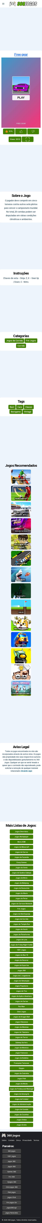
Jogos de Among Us (21, 1094)
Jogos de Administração (21, 1104)
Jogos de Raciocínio (21, 888)
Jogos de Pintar (21, 898)
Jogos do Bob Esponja (21, 914)
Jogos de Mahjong (21, 883)
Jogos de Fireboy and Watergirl (21, 1089)
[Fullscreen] (27, 139)
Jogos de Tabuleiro (21, 1032)
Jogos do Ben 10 (21, 955)
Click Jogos (21, 1012)
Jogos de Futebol (21, 1099)
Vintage (27, 411)
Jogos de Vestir (21, 929)
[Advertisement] (21, 29)
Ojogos (21, 1068)
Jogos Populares (21, 986)
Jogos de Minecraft (21, 847)
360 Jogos (11, 1151)
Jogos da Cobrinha (21, 1073)
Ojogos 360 (11, 1182)
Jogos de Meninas (21, 1027)
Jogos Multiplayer (21, 837)
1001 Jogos (21, 950)
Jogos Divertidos (21, 832)
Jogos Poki (21, 1079)
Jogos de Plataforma (21, 934)
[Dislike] (33, 131)
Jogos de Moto (21, 878)
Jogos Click (12, 1197)
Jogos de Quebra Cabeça (21, 873)
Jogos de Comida (21, 1109)
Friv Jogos (31, 340)
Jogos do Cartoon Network (21, 904)
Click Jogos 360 (12, 1187)
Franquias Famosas (21, 1063)
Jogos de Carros (21, 852)
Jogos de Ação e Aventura (21, 996)
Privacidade (27, 1140)
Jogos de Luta (21, 940)
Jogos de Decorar (21, 960)
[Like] (21, 131)
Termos (36, 1140)
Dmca (18, 1140)
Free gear (21, 54)
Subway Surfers (21, 1042)
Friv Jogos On (12, 1202)
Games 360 (11, 1171)
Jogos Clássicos (21, 1022)
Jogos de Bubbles (21, 1058)
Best (12, 407)
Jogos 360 (21, 970)
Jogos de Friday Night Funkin (21, 945)
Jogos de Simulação (21, 981)
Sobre (4, 1140)
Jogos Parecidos (12, 1213)
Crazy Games (21, 862)
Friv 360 (12, 1177)
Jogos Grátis (21, 1125)
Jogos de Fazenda (21, 857)
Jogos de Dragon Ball (21, 1017)
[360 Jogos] (23, 3)
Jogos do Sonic (21, 868)
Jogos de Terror (21, 1037)
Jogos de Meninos (21, 1048)
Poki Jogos (12, 1192)
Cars (20, 407)
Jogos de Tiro (21, 991)
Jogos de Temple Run (21, 924)
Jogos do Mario (21, 893)
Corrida (21, 346)
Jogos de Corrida (14, 340)
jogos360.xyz (12, 1208)
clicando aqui (26, 771)
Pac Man (21, 1006)
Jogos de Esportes (21, 965)
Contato (11, 1140)
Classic (28, 407)
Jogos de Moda (21, 1084)
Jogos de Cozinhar (21, 1115)
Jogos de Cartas (21, 1001)
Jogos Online (21, 1120)
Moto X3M (21, 842)
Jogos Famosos (21, 1053)
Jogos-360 (12, 1166)
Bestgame (16, 411)
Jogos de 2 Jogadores (21, 976)
